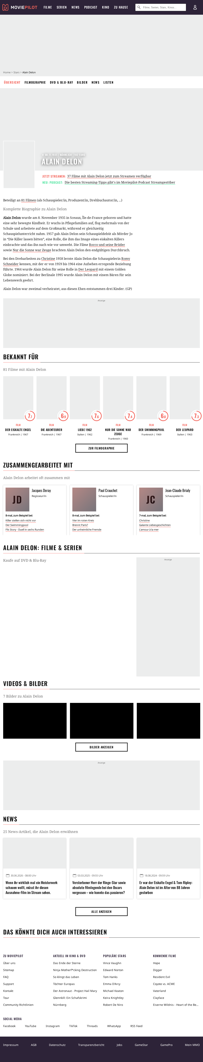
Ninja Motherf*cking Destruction (75, 970)
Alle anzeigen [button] (101, 911)
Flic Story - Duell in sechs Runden (25, 529)
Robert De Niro (113, 1005)
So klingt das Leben (66, 977)
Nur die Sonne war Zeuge (32, 250)
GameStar (141, 1045)
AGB (33, 1045)
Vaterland (159, 991)
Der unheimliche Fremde (86, 529)
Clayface (158, 998)
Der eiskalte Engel (18, 430)
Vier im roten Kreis (83, 520)
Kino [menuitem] (105, 7)
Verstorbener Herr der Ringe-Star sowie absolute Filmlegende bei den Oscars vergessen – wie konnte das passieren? (98, 887)
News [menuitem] (75, 7)
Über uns (9, 963)
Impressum (10, 1045)
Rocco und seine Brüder (107, 245)
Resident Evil (161, 977)
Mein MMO (192, 1045)
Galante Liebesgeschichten (155, 525)
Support (8, 984)
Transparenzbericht (91, 1045)
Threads (92, 1026)
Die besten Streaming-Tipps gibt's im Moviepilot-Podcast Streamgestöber (120, 182)
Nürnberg (59, 1005)
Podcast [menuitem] (90, 7)
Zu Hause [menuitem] (121, 7)
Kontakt (8, 991)
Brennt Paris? (80, 525)
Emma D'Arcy (111, 984)
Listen (108, 82)
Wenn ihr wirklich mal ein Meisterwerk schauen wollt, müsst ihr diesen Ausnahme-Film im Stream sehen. (31, 887)
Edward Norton (113, 970)
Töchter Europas (64, 984)
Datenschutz (57, 1045)
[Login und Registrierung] (195, 7)
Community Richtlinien (18, 1005)
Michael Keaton (113, 991)
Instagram (53, 1026)
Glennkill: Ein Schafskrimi (70, 998)
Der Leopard (88, 269)
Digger (157, 970)
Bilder (82, 82)
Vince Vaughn (112, 963)
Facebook (9, 1026)
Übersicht (12, 82)
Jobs (119, 1045)
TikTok (73, 1026)
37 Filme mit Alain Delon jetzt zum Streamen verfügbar (109, 176)
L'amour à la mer (149, 529)
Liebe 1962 (85, 430)
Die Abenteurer (51, 430)
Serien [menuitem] (62, 7)
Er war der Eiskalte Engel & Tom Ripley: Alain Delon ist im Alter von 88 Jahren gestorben (165, 887)
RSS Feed (136, 1026)
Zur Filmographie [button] (101, 448)
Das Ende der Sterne (66, 963)
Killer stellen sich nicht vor (21, 520)
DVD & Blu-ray (61, 82)
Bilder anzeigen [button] (101, 747)
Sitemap (8, 970)
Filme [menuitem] (48, 7)
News (96, 82)
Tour (6, 998)
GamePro (166, 1045)
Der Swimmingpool (152, 430)
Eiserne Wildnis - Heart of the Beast (176, 1005)
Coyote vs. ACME (164, 984)
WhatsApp (114, 1026)
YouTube (30, 1026)
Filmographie (35, 82)
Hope (156, 963)
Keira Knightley (113, 998)
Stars (16, 72)
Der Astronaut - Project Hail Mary (75, 991)
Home (7, 72)
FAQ (6, 977)
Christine (48, 258)
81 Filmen (28, 200)
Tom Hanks (110, 977)
